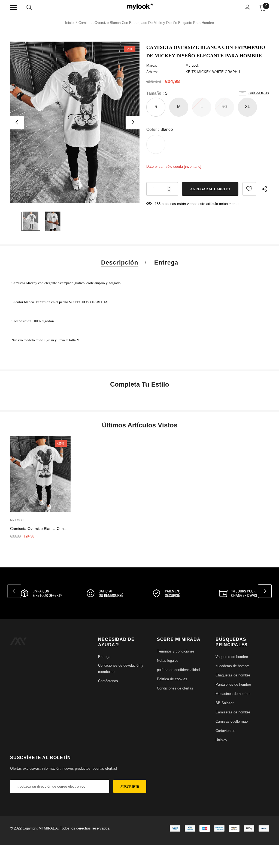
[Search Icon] (29, 7)
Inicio (69, 23)
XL (247, 106)
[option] (75, 122)
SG (225, 106)
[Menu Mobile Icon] (13, 7)
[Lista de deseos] (249, 189)
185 (157, 204)
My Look (192, 65)
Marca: (151, 65)
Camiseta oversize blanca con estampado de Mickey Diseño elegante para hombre (37, 529)
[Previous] (17, 122)
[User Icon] (247, 7)
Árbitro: (152, 72)
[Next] (133, 122)
